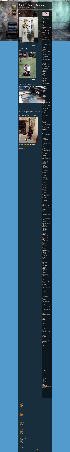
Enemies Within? (45, 187)
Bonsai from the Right (46, 300)
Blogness (21, 404)
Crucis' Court (45, 341)
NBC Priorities (44, 320)
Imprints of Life (45, 62)
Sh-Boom (44, 112)
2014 (44, 378)
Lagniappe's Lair (45, 121)
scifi (20, 437)
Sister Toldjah (45, 177)
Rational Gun (45, 226)
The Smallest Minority (46, 123)
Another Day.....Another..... (33, 5)
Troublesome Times (45, 293)
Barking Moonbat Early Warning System (46, 133)
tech (20, 441)
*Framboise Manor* (45, 184)
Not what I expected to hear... (46, 150)
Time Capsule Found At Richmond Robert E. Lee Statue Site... (46, 131)
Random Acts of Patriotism (46, 306)
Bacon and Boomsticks (46, 152)
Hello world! (44, 140)
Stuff (43, 315)
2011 (44, 381)
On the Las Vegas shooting (46, 251)
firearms (21, 415)
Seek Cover (44, 284)
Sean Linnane (45, 189)
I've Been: (44, 260)
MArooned (44, 172)
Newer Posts (21, 146)
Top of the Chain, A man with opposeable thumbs (46, 250)
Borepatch (44, 50)
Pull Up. (44, 75)
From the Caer (45, 101)
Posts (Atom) (23, 148)
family (21, 413)
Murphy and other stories (46, 314)
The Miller (44, 71)
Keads (47, 385)
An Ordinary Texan (45, 163)
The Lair (44, 268)
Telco (21, 442)
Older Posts (39, 146)
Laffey (21, 424)
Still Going (44, 221)
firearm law (21, 414)
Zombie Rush (45, 229)
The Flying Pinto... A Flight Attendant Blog (46, 265)
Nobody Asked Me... (45, 56)
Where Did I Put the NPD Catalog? (25, 82)
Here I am (44, 325)
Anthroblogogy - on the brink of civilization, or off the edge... (46, 206)
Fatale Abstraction (45, 68)
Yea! (19, 13)
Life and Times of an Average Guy (45, 345)
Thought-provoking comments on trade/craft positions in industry (46, 34)
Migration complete (45, 137)
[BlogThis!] (32, 45)
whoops (21, 447)
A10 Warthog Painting (45, 240)
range (21, 432)
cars (20, 406)
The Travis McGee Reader (46, 158)
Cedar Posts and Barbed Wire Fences (46, 65)
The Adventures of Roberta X (47, 27)
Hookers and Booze (45, 114)
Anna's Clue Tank (45, 271)
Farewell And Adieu (45, 235)
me (20, 425)
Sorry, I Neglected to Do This (46, 124)
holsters (21, 420)
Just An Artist (45, 262)
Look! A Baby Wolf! (45, 139)
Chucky (44, 92)
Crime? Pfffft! (44, 192)
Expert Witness (45, 244)
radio (20, 430)
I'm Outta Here (44, 317)
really (21, 433)
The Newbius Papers (45, 319)
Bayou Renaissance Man (46, 32)
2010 (44, 382)
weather (21, 446)
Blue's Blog (44, 80)
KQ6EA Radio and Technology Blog (45, 327)
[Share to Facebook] (34, 45)
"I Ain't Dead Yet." (45, 245)
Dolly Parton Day (45, 22)
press (21, 429)
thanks (21, 443)
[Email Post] (30, 144)
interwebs (21, 422)
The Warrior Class (45, 234)
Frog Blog (44, 342)
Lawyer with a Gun (45, 197)
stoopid (21, 439)
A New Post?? (44, 328)
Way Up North (45, 88)
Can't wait (44, 230)
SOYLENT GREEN (45, 337)
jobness (21, 423)
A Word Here (45, 257)
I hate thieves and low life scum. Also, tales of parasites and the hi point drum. (46, 218)
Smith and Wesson (22, 438)
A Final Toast (44, 272)
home (21, 421)
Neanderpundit (45, 91)
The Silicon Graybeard (46, 39)
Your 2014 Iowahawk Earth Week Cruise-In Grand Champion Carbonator (46, 255)
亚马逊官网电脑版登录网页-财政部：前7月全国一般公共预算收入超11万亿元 (46, 143)
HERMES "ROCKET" (45, 161)
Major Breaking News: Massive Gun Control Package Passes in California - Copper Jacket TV (46, 44)
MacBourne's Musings (46, 281)
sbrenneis (44, 324)
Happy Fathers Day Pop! (23, 48)
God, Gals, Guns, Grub (46, 166)
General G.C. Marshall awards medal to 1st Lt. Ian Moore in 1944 (46, 109)
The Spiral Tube (45, 247)
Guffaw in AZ (45, 126)
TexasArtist (44, 239)
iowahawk (44, 253)
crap (20, 412)
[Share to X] (33, 45)
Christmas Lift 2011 (45, 322)
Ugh (43, 97)
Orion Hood (44, 336)
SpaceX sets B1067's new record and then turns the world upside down (46, 41)
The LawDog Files (45, 96)
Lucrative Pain (45, 149)
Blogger (38, 449)
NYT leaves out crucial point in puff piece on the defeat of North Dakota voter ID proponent (46, 179)
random (21, 431)
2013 (44, 379)
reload (21, 434)
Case (20, 407)
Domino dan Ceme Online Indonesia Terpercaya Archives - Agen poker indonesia (46, 208)
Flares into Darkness (45, 24)
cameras (21, 405)
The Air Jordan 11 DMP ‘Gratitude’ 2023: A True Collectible (45, 116)
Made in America (45, 242)
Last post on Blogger (45, 312)
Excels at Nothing (45, 237)
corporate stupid (22, 411)
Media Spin (44, 86)
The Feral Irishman (44, 48)
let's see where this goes (46, 343)
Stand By (44, 224)
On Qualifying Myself (45, 170)
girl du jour (44, 155)
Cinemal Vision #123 (45, 334)
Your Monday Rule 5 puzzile (46, 54)
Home (30, 146)
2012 (44, 380)
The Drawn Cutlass (45, 129)
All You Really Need (45, 298)
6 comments (27, 144)
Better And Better (45, 74)
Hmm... (20, 109)
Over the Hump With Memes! (46, 30)
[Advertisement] (46, 394)
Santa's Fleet (44, 304)
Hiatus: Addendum (45, 78)
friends (21, 416)
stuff (20, 440)
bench (21, 403)
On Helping (44, 175)
